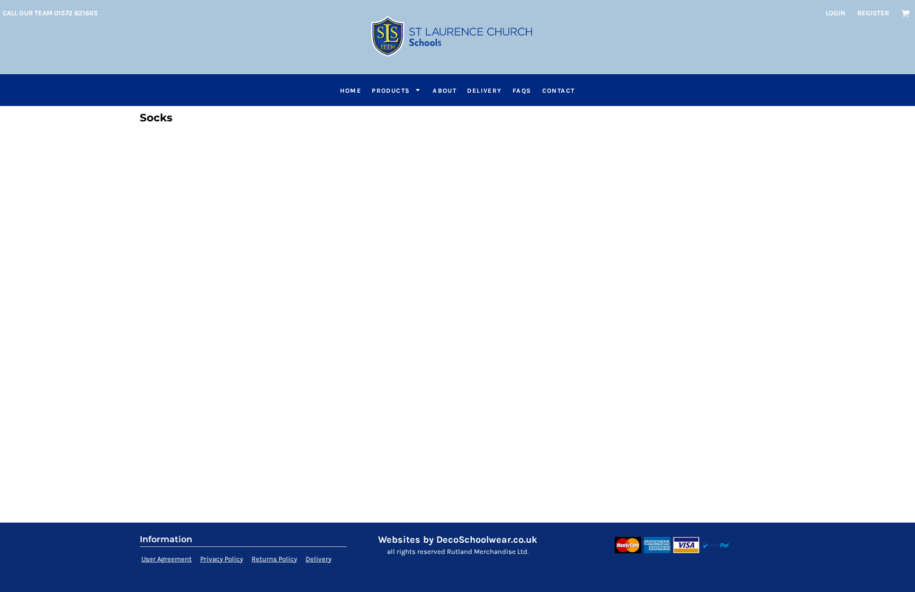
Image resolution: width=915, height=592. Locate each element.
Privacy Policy (221, 559)
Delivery (318, 559)
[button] (905, 13)
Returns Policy (274, 559)
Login (835, 13)
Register (873, 13)
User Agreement (166, 559)
